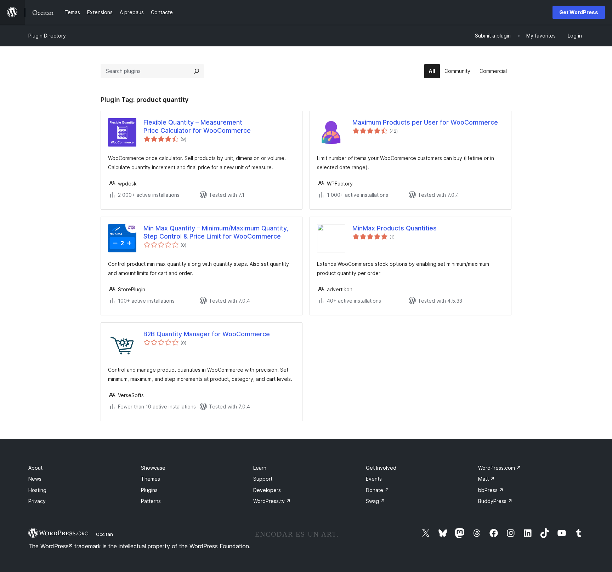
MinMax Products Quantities (394, 228)
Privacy (37, 501)
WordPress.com (499, 468)
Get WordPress (578, 12)
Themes (150, 479)
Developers (267, 490)
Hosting (37, 490)
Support (262, 479)
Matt (486, 479)
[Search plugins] (196, 71)
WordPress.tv (272, 501)
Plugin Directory (47, 36)
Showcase (153, 468)
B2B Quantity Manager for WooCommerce (206, 334)
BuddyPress (495, 501)
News (34, 479)
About (35, 468)
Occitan (104, 534)
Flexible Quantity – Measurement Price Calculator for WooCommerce (197, 126)
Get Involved (381, 468)
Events (374, 479)
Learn (259, 468)
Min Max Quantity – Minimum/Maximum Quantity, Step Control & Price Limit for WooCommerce (215, 232)
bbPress (491, 490)
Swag (375, 501)
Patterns (151, 501)
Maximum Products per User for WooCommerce (425, 122)
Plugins (149, 490)
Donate (377, 490)
